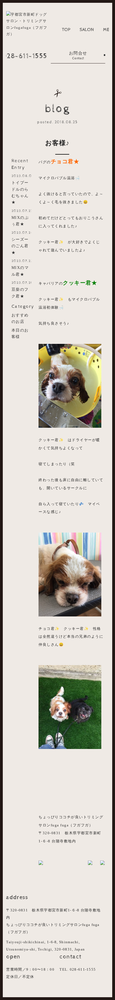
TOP (66, 29)
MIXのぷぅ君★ (21, 217)
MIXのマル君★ (21, 267)
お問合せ (78, 55)
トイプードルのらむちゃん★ (21, 189)
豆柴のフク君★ (21, 289)
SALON (87, 29)
